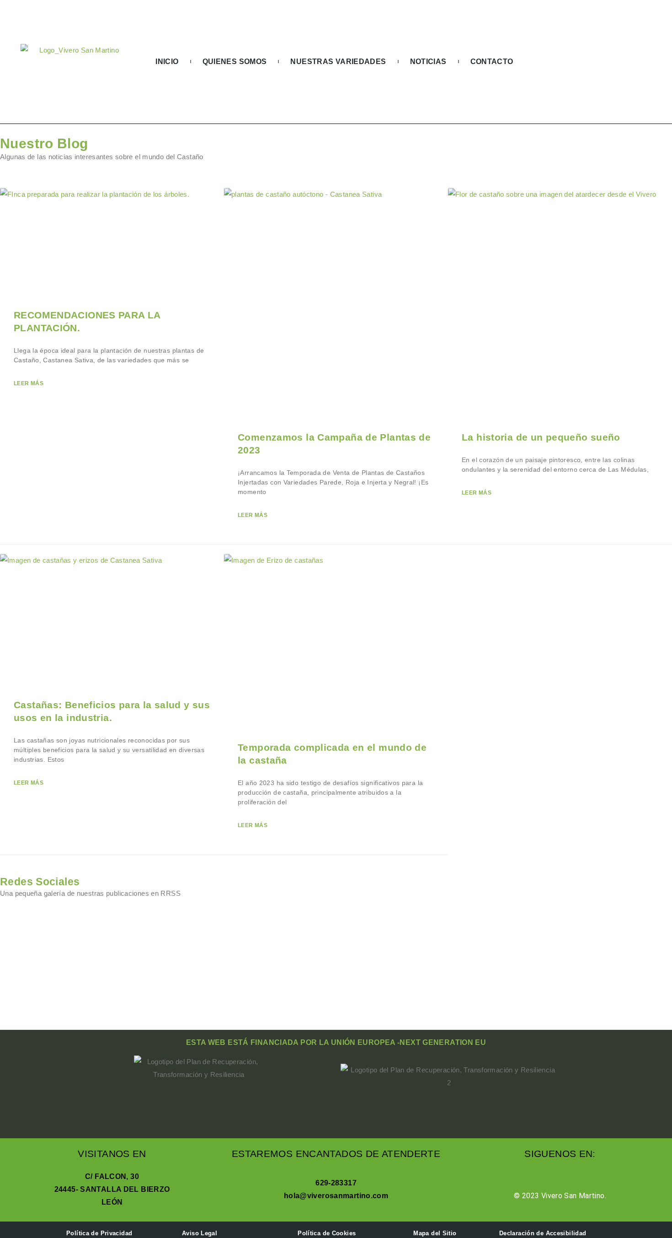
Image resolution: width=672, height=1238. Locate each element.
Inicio (166, 61)
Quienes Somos (235, 61)
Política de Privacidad (99, 1233)
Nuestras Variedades (338, 61)
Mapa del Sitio (434, 1233)
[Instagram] (630, 62)
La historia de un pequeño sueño (541, 437)
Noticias (428, 61)
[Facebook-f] (612, 62)
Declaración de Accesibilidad (543, 1233)
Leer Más (28, 383)
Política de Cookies (327, 1233)
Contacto (491, 61)
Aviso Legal (199, 1233)
